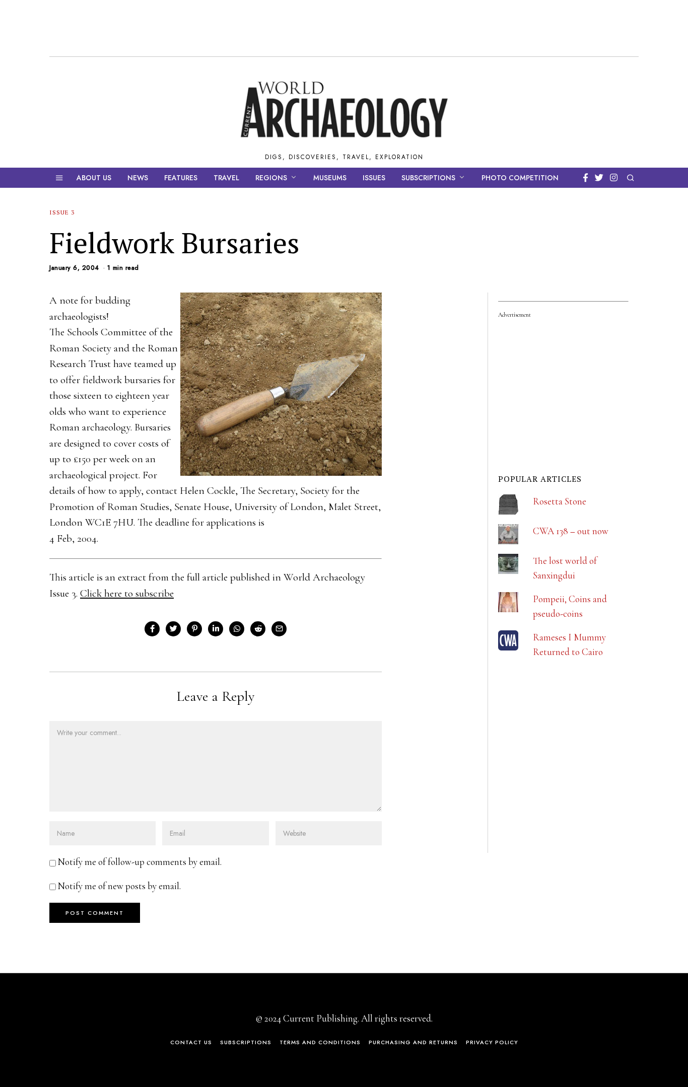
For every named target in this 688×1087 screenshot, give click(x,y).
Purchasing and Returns (413, 1042)
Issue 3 (62, 212)
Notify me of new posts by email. (119, 886)
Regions (271, 178)
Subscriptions (428, 178)
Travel (226, 178)
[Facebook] (585, 178)
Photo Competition (520, 178)
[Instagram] (613, 178)
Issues (374, 178)
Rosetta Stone (559, 501)
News (137, 178)
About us (94, 178)
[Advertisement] (573, 786)
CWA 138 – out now (570, 531)
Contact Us (191, 1042)
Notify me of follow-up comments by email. (140, 861)
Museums (330, 178)
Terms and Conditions (320, 1042)
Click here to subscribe (127, 593)
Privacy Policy (492, 1042)
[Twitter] (599, 178)
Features (180, 178)
